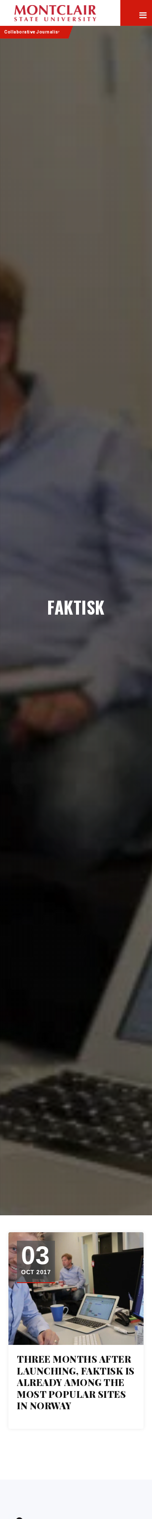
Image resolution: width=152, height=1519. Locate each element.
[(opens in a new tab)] (76, 1288)
